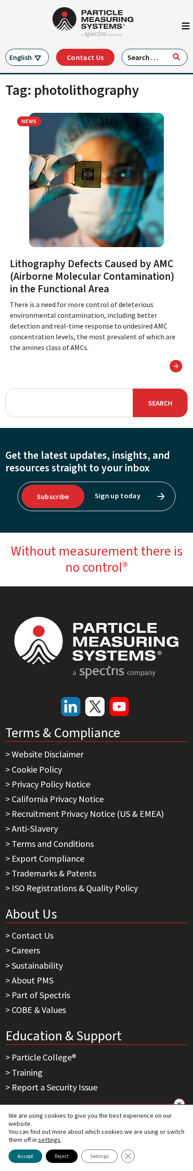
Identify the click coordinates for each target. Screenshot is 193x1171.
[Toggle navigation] (186, 28)
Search (160, 402)
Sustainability (37, 965)
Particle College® (44, 1057)
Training (27, 1072)
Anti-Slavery (35, 828)
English (20, 57)
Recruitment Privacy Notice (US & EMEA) (88, 813)
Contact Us (85, 57)
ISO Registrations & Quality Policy (75, 887)
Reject (62, 1156)
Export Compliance (48, 858)
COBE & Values (39, 1009)
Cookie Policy (37, 769)
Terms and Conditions (53, 843)
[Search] (176, 57)
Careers (26, 950)
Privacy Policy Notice (51, 784)
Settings (99, 1156)
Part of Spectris (41, 994)
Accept (25, 1156)
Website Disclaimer (47, 754)
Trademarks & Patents (54, 873)
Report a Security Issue (54, 1087)
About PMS (32, 980)
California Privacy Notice (58, 798)
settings (49, 1140)
